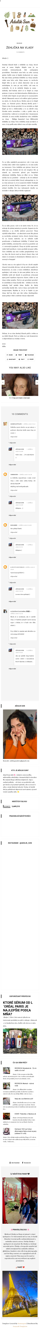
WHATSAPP (12, 359)
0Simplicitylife (16, 424)
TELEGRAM (30, 355)
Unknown (14, 474)
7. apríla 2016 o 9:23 (28, 424)
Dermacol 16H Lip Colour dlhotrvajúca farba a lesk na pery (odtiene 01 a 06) (25, 1131)
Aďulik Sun (20, 449)
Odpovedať (13, 437)
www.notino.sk (16, 70)
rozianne (13, 525)
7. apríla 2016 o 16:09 (25, 525)
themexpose (22, 1324)
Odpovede (13, 443)
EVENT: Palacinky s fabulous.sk (25, 1114)
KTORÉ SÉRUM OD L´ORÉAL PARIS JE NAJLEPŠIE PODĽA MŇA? (18, 1008)
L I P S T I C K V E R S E (17, 567)
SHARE (10, 355)
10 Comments (20, 52)
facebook (27, 1163)
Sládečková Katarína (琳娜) (20, 611)
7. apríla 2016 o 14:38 (25, 474)
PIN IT (22, 359)
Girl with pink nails (22, 486)
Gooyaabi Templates (20, 1326)
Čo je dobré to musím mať (18, 631)
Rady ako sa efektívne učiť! (24, 1099)
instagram (15, 1163)
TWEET (20, 355)
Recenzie (19, 43)
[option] (20, 386)
